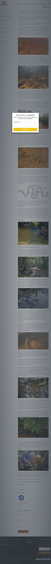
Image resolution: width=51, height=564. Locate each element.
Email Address (17, 122)
